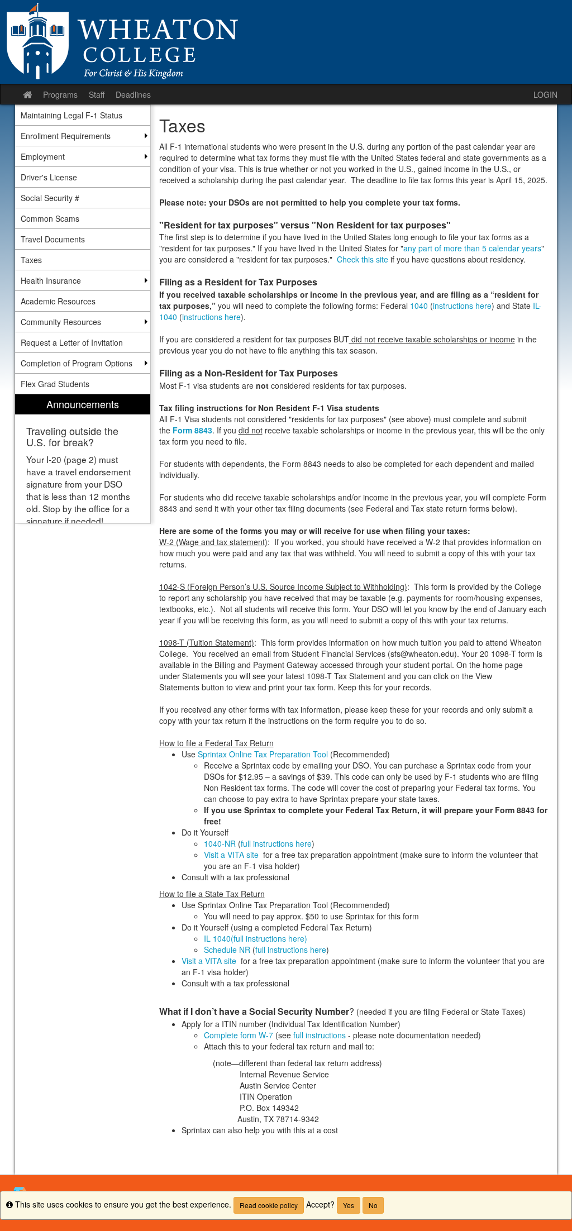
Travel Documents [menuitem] (53, 239)
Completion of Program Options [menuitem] (76, 363)
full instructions (319, 1035)
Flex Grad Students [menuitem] (55, 383)
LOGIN (545, 94)
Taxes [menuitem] (31, 259)
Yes (348, 1205)
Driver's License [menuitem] (49, 177)
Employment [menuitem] (43, 156)
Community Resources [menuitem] (61, 321)
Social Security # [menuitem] (50, 197)
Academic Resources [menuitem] (58, 301)
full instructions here (276, 843)
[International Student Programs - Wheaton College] (286, 42)
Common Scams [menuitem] (50, 218)
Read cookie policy (269, 1205)
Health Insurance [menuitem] (51, 280)
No (373, 1205)
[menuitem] (82, 458)
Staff (96, 94)
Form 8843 (192, 430)
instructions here (462, 305)
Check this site (363, 259)
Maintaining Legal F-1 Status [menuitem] (71, 115)
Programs (60, 94)
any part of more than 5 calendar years (472, 248)
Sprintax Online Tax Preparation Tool (264, 754)
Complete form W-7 (238, 1035)
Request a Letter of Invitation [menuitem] (72, 342)
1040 (419, 305)
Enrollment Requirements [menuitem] (66, 135)
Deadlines (133, 94)
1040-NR (220, 843)
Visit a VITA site (232, 854)
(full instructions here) (269, 938)
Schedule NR (227, 949)
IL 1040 (217, 938)
